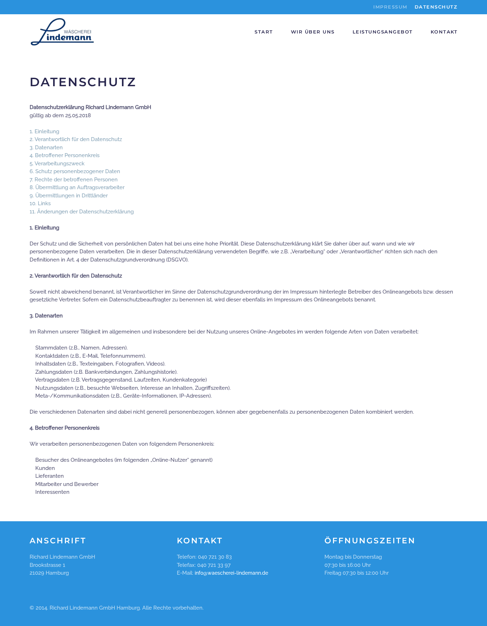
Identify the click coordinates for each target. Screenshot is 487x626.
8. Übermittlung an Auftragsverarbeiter (77, 187)
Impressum (390, 7)
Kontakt (444, 32)
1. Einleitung (44, 131)
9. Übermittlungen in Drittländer (69, 195)
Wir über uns (313, 32)
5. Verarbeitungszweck (57, 163)
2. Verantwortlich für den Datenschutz (76, 139)
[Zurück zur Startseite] (63, 32)
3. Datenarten (46, 147)
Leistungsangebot (383, 32)
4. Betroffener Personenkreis (64, 155)
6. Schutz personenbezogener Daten (75, 171)
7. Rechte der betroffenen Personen (74, 179)
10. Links (40, 203)
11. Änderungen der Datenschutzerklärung (82, 211)
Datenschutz (436, 7)
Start (264, 32)
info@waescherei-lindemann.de (231, 573)
